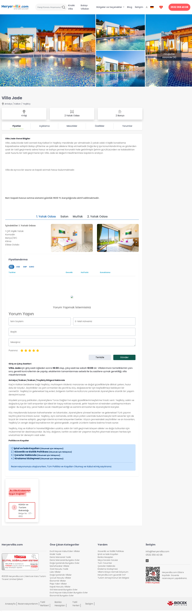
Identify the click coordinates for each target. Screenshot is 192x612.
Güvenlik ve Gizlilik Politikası (43, 451)
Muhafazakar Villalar (59, 566)
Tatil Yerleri (75, 603)
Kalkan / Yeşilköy (22, 103)
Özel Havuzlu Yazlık (59, 569)
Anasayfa (10, 603)
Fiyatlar (17, 125)
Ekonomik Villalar (58, 580)
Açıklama (44, 125)
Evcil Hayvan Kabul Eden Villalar (65, 551)
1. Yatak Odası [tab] (46, 216)
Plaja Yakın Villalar (58, 583)
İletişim (139, 7)
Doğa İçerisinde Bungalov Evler (64, 563)
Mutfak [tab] (78, 216)
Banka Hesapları (105, 557)
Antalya (8, 103)
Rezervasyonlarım (28, 603)
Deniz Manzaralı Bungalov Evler (65, 560)
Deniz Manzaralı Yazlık (60, 557)
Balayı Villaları (85, 7)
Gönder (124, 357)
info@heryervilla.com (157, 551)
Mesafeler (72, 125)
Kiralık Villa (71, 7)
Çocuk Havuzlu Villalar (60, 577)
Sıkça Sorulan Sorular (108, 560)
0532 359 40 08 (179, 7)
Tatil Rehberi (44, 603)
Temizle (100, 357)
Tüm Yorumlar (105, 563)
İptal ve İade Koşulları (38, 448)
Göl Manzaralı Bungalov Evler (63, 589)
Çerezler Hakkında (37, 455)
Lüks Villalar (55, 572)
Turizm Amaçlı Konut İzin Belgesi (113, 577)
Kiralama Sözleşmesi (39, 458)
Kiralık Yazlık (55, 554)
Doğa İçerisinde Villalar (61, 574)
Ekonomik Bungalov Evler (62, 595)
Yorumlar (127, 125)
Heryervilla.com (12, 544)
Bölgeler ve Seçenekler (109, 7)
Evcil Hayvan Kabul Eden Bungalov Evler (69, 592)
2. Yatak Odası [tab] (97, 216)
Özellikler (99, 125)
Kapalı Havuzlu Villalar (60, 586)
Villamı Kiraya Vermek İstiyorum (113, 572)
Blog (129, 7)
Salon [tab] (64, 216)
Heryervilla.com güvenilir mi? (112, 574)
